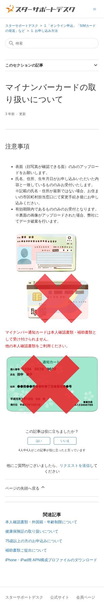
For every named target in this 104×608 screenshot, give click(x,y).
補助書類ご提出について (26, 550)
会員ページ (85, 597)
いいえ (65, 441)
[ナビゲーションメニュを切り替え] (94, 9)
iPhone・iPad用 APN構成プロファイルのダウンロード (51, 560)
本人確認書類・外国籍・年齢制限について (41, 522)
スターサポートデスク (21, 26)
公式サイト (59, 597)
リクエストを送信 (75, 465)
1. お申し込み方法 (44, 31)
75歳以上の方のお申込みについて (33, 541)
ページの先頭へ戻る (22, 488)
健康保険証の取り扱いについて (31, 531)
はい (39, 441)
